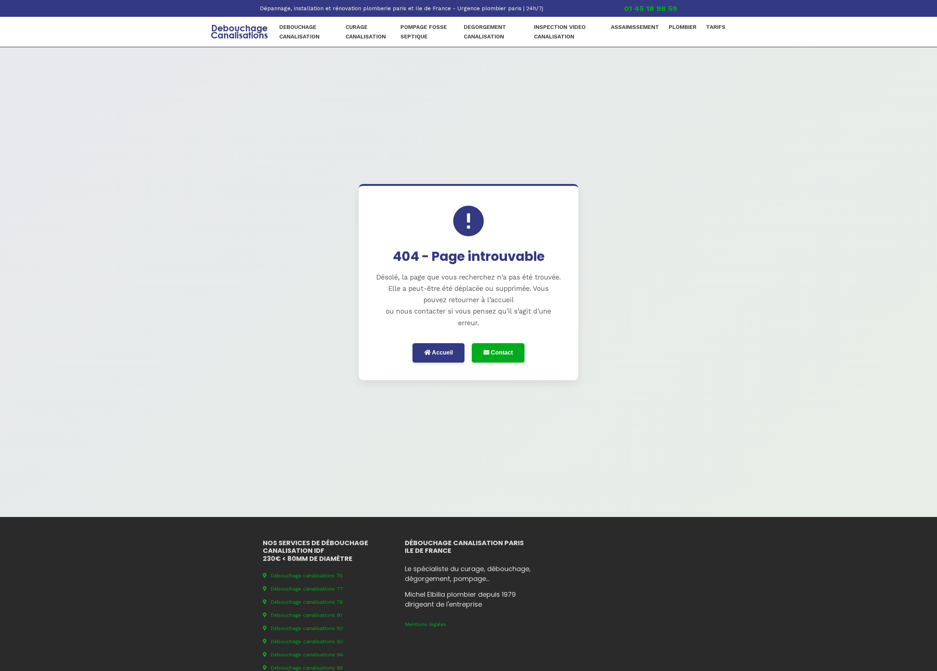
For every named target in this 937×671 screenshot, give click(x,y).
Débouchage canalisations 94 (306, 654)
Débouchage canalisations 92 (306, 628)
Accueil (442, 352)
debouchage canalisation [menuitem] (299, 32)
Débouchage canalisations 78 (306, 602)
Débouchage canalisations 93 (306, 641)
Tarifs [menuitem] (715, 27)
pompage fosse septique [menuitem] (423, 32)
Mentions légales (425, 624)
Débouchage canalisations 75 (306, 575)
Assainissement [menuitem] (635, 27)
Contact (501, 352)
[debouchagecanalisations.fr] (239, 32)
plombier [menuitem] (683, 27)
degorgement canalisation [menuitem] (485, 32)
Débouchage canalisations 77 (306, 589)
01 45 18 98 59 (650, 8)
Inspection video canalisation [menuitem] (560, 32)
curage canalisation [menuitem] (366, 32)
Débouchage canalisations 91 (306, 615)
